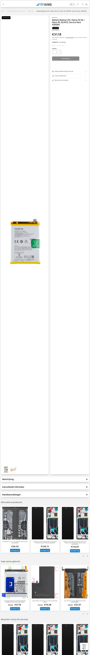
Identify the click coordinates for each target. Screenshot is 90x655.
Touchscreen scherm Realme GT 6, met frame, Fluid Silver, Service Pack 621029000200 (45, 542)
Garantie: (55, 42)
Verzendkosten (70, 37)
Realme (54, 17)
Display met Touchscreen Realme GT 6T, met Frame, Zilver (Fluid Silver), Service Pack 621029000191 (75, 543)
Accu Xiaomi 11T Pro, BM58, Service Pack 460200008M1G (75, 601)
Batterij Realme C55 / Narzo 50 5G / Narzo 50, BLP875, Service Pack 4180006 (61, 11)
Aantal (54, 48)
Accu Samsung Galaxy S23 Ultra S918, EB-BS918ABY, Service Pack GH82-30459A (15, 601)
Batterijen (31, 11)
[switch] (84, 648)
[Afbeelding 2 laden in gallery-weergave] (13, 469)
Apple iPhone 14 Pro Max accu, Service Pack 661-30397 (44, 601)
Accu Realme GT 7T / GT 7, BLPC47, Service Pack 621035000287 (15, 542)
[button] (78, 4)
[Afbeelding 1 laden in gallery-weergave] (6, 469)
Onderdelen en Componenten (16, 11)
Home (2, 11)
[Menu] (87, 644)
